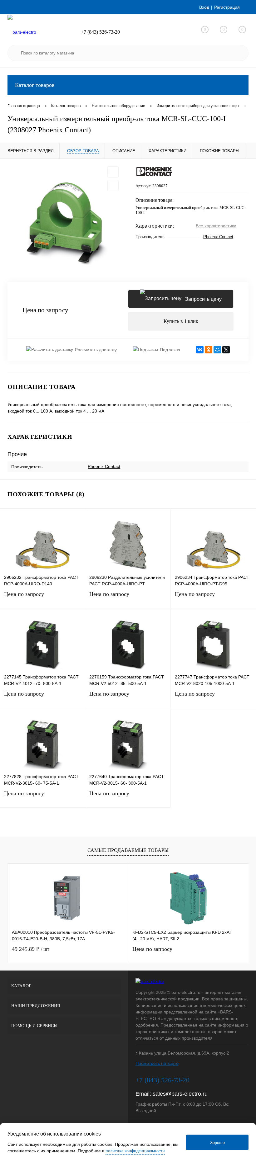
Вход (204, 7)
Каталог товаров (35, 85)
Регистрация (227, 7)
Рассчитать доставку (96, 349)
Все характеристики (216, 225)
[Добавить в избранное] (113, 171)
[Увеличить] (64, 220)
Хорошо (217, 1142)
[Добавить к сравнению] (113, 185)
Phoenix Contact (218, 236)
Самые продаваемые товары (128, 850)
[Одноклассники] (208, 349)
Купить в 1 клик (181, 321)
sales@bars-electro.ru (180, 1094)
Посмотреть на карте (157, 1063)
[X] (226, 349)
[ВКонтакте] (200, 349)
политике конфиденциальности (135, 1151)
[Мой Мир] (217, 349)
